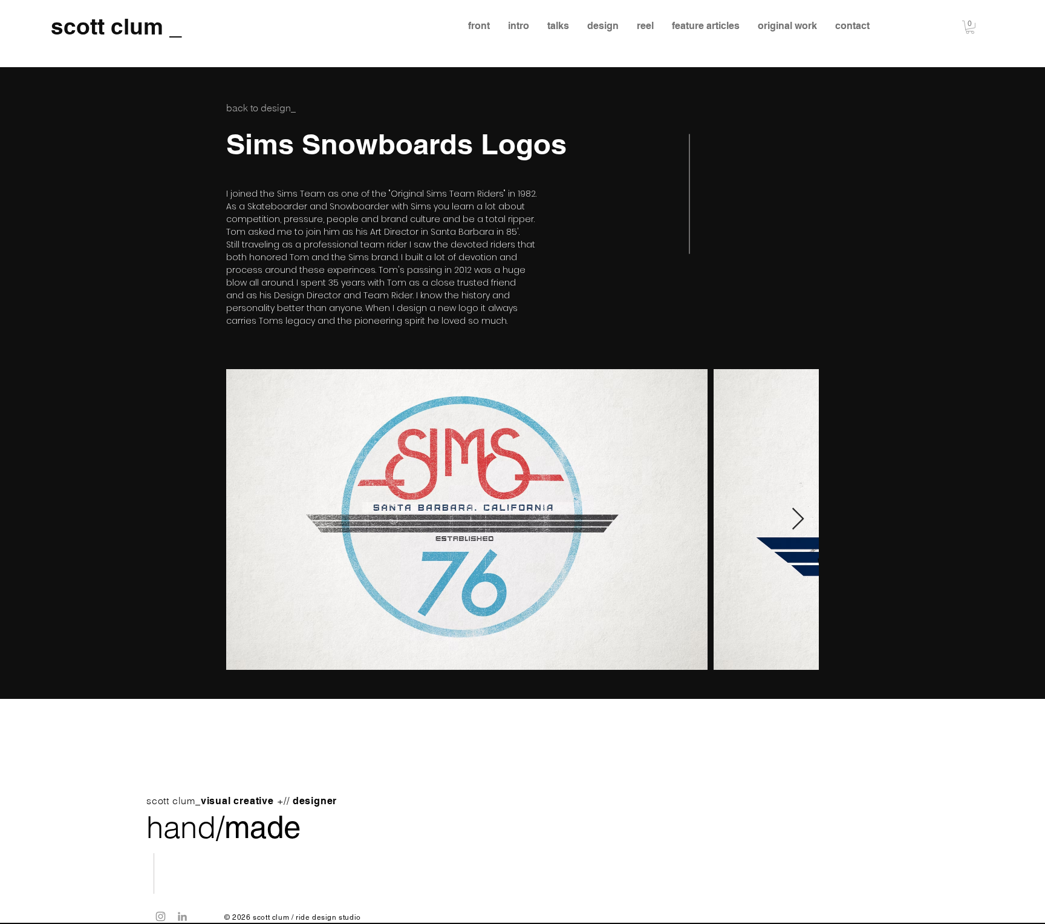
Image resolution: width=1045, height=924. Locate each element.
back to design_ (261, 108)
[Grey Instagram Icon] (160, 916)
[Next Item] (798, 519)
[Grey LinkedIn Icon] (182, 916)
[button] (970, 27)
